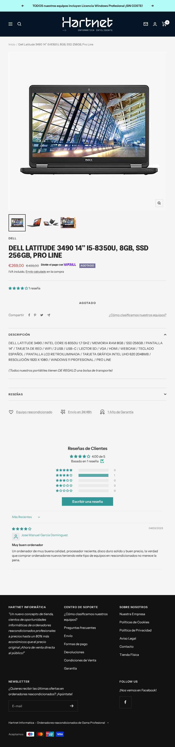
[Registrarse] (72, 705)
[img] (21, 529)
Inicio (12, 44)
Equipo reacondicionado (34, 412)
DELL (13, 238)
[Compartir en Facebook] (29, 315)
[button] (19, 288)
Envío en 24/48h (80, 412)
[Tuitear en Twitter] (42, 315)
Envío (68, 636)
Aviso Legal (128, 638)
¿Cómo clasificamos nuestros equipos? (137, 315)
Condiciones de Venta (80, 660)
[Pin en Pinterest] (35, 315)
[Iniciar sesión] (155, 24)
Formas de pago (76, 644)
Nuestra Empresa (132, 614)
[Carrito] (164, 24)
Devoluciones (74, 652)
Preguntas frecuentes (80, 628)
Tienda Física (129, 655)
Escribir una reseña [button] (87, 501)
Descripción (19, 334)
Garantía (70, 668)
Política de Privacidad (136, 630)
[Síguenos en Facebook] (125, 702)
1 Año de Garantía (120, 412)
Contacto (127, 646)
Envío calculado (36, 272)
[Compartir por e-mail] (48, 315)
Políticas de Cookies (134, 622)
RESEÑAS (16, 394)
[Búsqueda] (19, 24)
